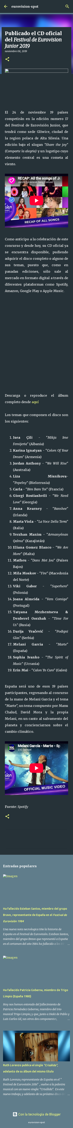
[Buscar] (67, 6)
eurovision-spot (24, 6)
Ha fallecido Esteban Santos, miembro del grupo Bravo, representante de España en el (35, 915)
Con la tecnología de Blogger (39, 1114)
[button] (7, 59)
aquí (35, 402)
